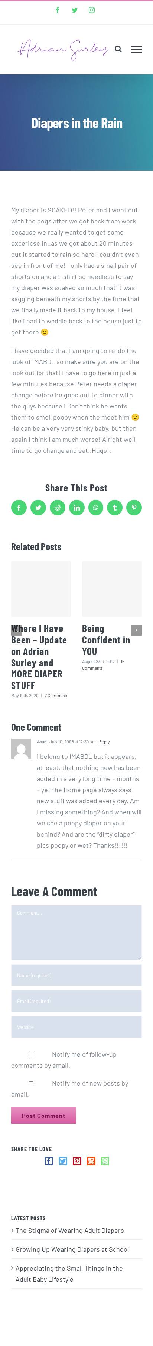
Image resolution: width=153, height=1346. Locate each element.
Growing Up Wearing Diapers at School (72, 1249)
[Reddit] (91, 1161)
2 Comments (56, 695)
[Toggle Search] (118, 49)
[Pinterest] (77, 1161)
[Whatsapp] (105, 1161)
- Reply (103, 741)
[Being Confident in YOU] (112, 589)
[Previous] (16, 630)
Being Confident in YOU (106, 639)
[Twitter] (63, 1161)
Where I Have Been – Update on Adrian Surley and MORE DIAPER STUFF (39, 656)
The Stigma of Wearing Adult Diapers (70, 1230)
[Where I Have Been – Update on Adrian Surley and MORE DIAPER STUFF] (41, 589)
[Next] (136, 630)
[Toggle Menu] (136, 49)
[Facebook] (49, 1161)
